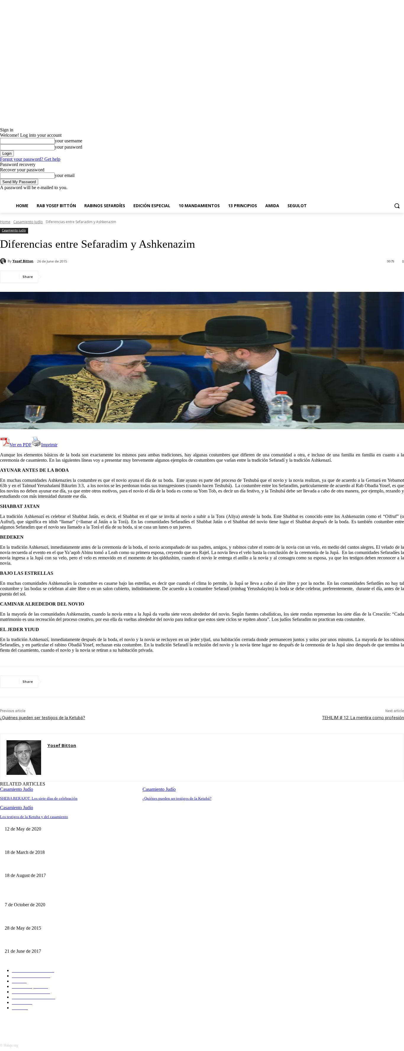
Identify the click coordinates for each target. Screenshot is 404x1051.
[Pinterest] (96, 277)
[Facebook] (367, 194)
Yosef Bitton (22, 261)
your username (68, 140)
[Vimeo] (392, 194)
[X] (384, 194)
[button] (397, 206)
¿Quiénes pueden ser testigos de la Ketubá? (42, 717)
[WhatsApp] (118, 277)
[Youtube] (400, 194)
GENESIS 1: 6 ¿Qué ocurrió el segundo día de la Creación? (55, 895)
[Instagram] (376, 194)
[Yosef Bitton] (4, 261)
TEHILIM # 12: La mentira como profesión (363, 717)
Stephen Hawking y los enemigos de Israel (40, 842)
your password (68, 146)
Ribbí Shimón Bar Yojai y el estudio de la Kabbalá (182, 819)
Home (5, 221)
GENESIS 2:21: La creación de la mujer (39, 941)
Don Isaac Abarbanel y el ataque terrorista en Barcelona (51, 866)
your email (65, 175)
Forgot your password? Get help (30, 159)
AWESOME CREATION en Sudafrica (37, 918)
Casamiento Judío (28, 221)
